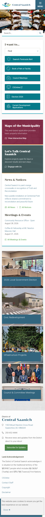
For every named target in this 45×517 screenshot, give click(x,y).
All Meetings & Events (17, 239)
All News (11, 207)
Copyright (6, 487)
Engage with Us (15, 167)
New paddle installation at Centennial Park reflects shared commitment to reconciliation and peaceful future (22, 199)
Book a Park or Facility (21, 69)
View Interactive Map (17, 138)
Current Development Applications (21, 106)
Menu (40, 6)
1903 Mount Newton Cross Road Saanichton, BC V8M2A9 (19, 426)
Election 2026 (17, 97)
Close (5, 510)
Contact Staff (7, 483)
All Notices (26, 207)
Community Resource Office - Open (20, 220)
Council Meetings (20, 78)
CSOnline (16, 87)
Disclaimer (6, 492)
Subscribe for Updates (16, 447)
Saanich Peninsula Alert (23, 59)
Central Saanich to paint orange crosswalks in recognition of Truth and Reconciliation (21, 188)
